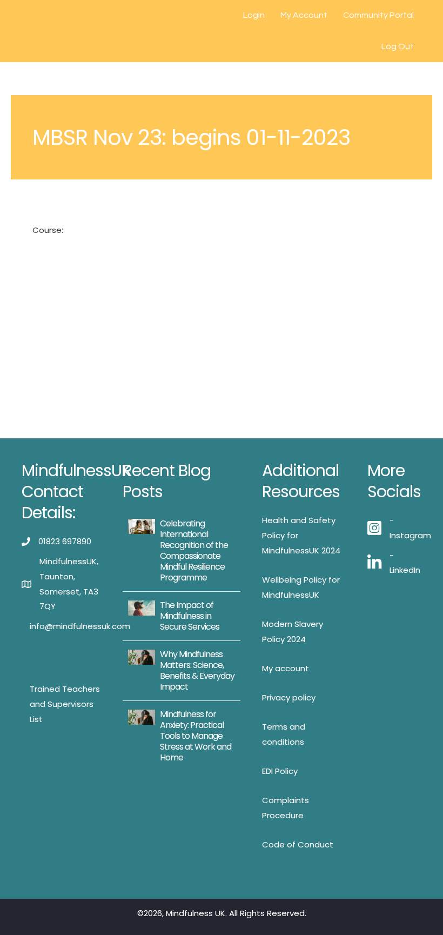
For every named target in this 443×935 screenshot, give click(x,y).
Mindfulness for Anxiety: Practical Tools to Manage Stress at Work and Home (195, 736)
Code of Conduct (297, 844)
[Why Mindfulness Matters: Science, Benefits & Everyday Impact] (141, 656)
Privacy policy (289, 697)
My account (285, 668)
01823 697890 (64, 541)
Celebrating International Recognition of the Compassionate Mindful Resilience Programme (194, 550)
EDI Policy (280, 771)
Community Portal (378, 15)
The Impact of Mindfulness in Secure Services (189, 616)
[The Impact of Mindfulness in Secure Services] (141, 607)
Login (254, 15)
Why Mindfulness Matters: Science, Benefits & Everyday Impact (197, 670)
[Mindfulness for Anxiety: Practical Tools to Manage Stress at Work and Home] (141, 716)
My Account (303, 15)
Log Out (397, 46)
